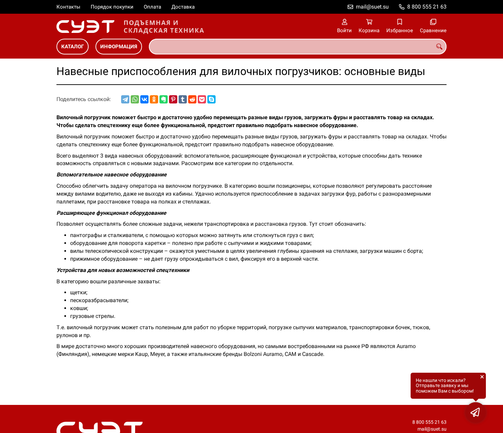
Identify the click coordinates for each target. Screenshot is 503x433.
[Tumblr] (183, 99)
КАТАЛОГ (72, 47)
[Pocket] (202, 99)
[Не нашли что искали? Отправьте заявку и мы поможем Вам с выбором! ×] (475, 412)
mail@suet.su (372, 6)
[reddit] (192, 99)
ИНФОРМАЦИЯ (118, 47)
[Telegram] (125, 99)
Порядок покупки (112, 7)
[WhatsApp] (135, 99)
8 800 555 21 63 (427, 6)
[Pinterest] (173, 99)
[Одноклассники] (154, 99)
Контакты (68, 7)
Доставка (183, 7)
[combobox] (298, 46)
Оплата (152, 7)
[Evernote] (163, 99)
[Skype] (211, 99)
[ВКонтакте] (144, 99)
